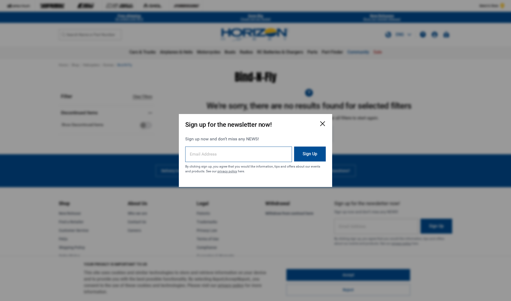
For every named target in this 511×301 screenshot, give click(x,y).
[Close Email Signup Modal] (322, 123)
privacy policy (227, 171)
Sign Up (310, 153)
